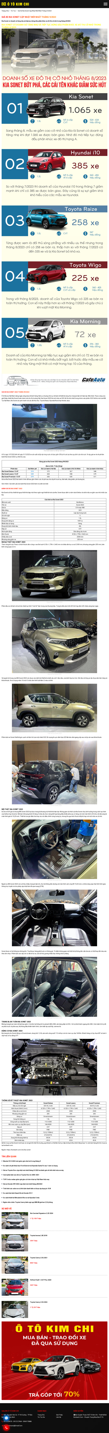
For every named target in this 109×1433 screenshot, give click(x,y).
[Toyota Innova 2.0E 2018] (15, 1242)
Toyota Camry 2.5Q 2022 (38, 1302)
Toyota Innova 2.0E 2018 (38, 1235)
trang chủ (5, 11)
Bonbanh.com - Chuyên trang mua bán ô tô (88, 1417)
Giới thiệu (59, 1415)
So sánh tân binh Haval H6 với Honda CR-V (17, 1193)
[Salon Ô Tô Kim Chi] (19, 4)
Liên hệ (58, 1417)
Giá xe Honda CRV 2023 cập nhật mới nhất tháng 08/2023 (22, 1184)
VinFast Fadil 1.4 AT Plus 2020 (40, 1280)
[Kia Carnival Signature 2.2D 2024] (15, 1220)
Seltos (79, 492)
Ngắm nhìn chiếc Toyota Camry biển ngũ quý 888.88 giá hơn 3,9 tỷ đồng (28, 1202)
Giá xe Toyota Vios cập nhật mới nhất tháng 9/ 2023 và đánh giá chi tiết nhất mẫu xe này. (33, 1170)
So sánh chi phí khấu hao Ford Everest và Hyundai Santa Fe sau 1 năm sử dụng (30, 1166)
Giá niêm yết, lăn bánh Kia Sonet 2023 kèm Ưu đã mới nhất (28, 484)
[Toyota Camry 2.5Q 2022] (15, 1309)
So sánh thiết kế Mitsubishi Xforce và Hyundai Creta (21, 1198)
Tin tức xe (41, 1417)
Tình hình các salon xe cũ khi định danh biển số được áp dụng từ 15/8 (27, 1188)
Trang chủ (41, 1415)
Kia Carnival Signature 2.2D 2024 (41, 1213)
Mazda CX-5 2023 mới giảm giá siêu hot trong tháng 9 (22, 1161)
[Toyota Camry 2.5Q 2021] (15, 1265)
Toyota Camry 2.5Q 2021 (38, 1258)
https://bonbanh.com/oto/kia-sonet (19, 1150)
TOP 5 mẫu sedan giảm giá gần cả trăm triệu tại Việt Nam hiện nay (26, 1179)
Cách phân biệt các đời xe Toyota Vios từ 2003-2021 (21, 1175)
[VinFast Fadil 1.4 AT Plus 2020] (15, 1287)
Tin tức (13, 11)
